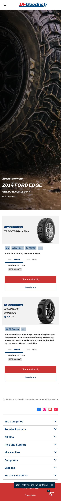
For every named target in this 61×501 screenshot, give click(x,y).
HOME (9, 399)
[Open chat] (51, 494)
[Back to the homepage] (33, 4)
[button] (14, 260)
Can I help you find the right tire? (32, 485)
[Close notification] (52, 485)
